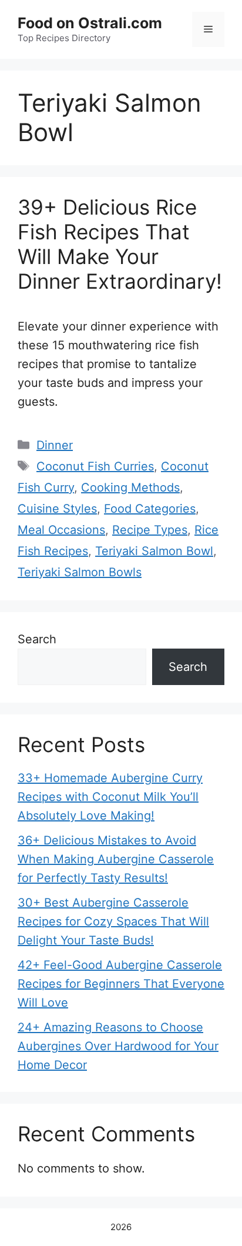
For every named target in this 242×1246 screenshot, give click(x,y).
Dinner (54, 445)
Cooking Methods (130, 487)
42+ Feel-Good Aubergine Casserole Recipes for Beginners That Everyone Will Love (121, 984)
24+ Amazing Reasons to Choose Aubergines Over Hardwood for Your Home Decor (118, 1046)
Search (37, 639)
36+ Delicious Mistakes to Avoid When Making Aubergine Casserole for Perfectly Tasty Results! (116, 859)
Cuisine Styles (57, 509)
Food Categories (150, 509)
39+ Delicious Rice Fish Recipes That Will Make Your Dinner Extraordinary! (120, 244)
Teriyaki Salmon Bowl (154, 551)
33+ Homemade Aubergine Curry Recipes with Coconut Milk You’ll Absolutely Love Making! (110, 797)
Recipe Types (149, 530)
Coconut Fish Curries (95, 466)
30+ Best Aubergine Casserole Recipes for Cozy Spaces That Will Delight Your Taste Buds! (113, 921)
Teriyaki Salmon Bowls (80, 572)
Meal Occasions (61, 530)
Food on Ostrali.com (90, 23)
